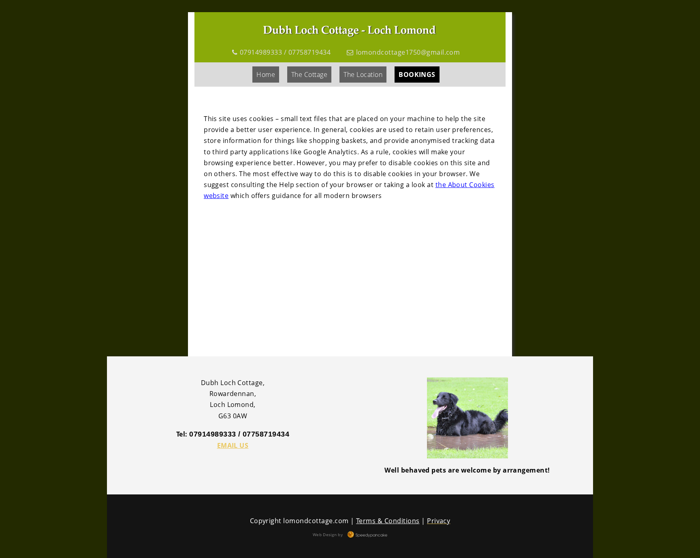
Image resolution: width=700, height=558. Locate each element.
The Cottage (309, 74)
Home (265, 74)
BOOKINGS (417, 74)
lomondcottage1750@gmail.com (408, 52)
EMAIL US (233, 445)
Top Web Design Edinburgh (367, 534)
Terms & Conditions (388, 520)
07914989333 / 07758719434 (285, 52)
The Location (363, 74)
